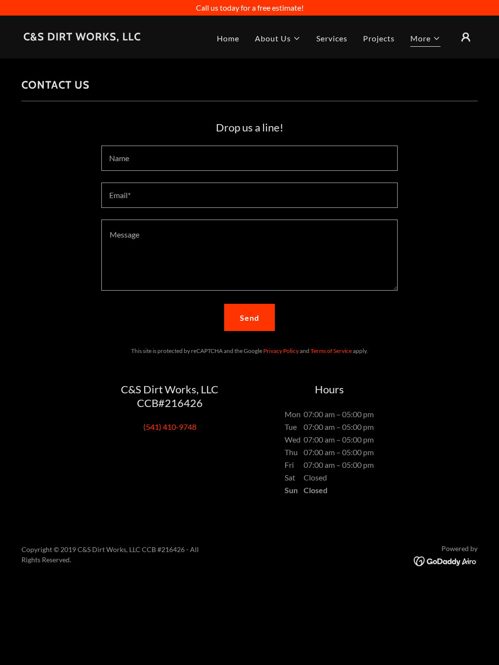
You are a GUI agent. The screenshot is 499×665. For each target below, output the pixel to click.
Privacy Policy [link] (281, 350)
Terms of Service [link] (331, 350)
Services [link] (331, 38)
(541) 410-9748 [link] (169, 426)
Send (249, 317)
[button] (278, 38)
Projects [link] (379, 38)
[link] (82, 37)
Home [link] (228, 38)
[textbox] (249, 158)
